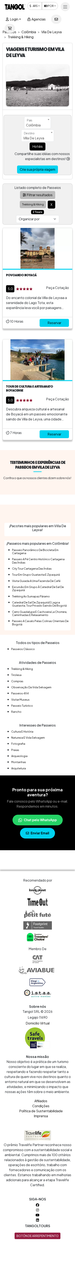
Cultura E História (22, 731)
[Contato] (56, 19)
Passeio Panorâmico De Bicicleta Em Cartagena (35, 551)
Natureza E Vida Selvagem (28, 737)
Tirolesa (16, 675)
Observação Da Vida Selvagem (31, 687)
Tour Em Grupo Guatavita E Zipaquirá (36, 574)
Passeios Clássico (23, 649)
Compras (17, 681)
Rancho (16, 711)
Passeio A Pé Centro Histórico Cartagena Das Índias (38, 560)
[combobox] (37, 123)
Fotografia (18, 743)
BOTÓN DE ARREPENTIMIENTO (37, 1236)
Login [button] (13, 19)
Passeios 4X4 (20, 693)
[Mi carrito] (10, 28)
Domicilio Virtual (38, 1023)
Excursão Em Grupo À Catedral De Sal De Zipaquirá (38, 588)
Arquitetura (18, 768)
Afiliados (40, 1101)
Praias (15, 750)
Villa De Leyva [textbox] (33, 138)
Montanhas (18, 762)
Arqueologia (19, 756)
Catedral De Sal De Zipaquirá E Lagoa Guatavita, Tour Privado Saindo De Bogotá (39, 604)
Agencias (38, 19)
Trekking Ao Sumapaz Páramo (31, 596)
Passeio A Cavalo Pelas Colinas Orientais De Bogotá (40, 622)
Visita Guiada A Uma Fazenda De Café (36, 581)
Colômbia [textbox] (33, 125)
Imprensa (41, 1116)
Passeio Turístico (22, 705)
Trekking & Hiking (22, 669)
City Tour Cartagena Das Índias (32, 568)
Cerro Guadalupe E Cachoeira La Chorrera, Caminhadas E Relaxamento (39, 613)
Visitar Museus (20, 699)
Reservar (54, 323)
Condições (40, 1106)
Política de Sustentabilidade (41, 1111)
